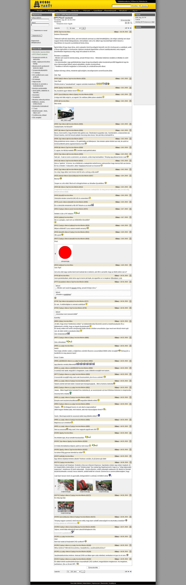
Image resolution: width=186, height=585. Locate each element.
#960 (90, 361)
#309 (80, 154)
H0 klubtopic (36, 79)
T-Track (35, 108)
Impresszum (96, 583)
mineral (61, 175)
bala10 (61, 78)
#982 (87, 397)
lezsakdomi (62, 282)
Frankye (61, 209)
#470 (85, 209)
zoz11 (60, 202)
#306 (80, 130)
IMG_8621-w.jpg (66, 120)
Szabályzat (112, 583)
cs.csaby (61, 346)
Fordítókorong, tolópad (39, 115)
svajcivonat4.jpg (66, 513)
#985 (87, 419)
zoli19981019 (63, 361)
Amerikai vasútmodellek (39, 88)
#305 (80, 124)
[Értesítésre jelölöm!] (131, 23)
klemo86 (61, 195)
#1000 (85, 441)
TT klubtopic (36, 72)
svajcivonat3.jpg (104, 491)
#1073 (88, 495)
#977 (87, 381)
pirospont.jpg (65, 261)
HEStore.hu (134, 1)
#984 (87, 404)
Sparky (61, 87)
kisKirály (62, 456)
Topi (62, 20)
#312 (80, 187)
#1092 (93, 527)
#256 (83, 78)
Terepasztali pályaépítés (40, 70)
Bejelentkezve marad (40, 30)
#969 (87, 374)
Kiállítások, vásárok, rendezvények (39, 103)
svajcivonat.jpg (65, 491)
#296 (91, 94)
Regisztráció (35, 40)
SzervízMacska (63, 94)
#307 (80, 138)
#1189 (89, 551)
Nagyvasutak (37, 81)
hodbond (61, 217)
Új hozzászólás (125, 20)
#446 (85, 202)
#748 (84, 308)
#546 (87, 238)
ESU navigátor (37, 117)
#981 (87, 387)
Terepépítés (36, 97)
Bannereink (104, 583)
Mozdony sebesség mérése (41, 99)
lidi (59, 101)
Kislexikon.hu (143, 1)
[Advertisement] (144, 67)
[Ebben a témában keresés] (126, 23)
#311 (80, 169)
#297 (91, 175)
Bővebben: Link (116, 278)
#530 (87, 225)
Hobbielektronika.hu (124, 1)
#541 (87, 232)
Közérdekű (36, 95)
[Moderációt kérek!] (128, 23)
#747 (86, 301)
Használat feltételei (76, 583)
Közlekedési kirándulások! (41, 106)
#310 (80, 160)
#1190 (89, 559)
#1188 (89, 545)
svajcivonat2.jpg (85, 491)
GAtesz (61, 321)
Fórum (58, 14)
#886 (86, 337)
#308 (80, 147)
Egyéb (70, 24)
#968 (90, 368)
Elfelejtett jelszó (36, 42)
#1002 (85, 449)
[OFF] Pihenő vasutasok (70, 14)
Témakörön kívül (61, 24)
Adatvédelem (87, 583)
